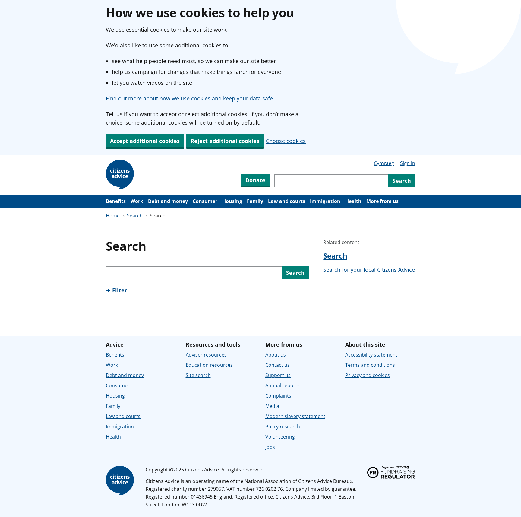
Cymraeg (384, 163)
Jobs (270, 447)
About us (275, 354)
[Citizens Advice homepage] (121, 481)
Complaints (278, 395)
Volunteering (280, 436)
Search (135, 215)
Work (137, 201)
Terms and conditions (370, 365)
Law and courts (286, 201)
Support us (278, 375)
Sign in (407, 163)
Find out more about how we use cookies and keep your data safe (189, 98)
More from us (382, 201)
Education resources (209, 365)
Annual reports (282, 385)
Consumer (205, 201)
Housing (232, 201)
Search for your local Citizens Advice (369, 269)
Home (113, 215)
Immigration (325, 201)
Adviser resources (206, 354)
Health (353, 201)
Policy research (282, 426)
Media (272, 406)
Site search (198, 375)
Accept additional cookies (145, 140)
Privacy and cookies (367, 375)
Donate (255, 180)
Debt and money (168, 201)
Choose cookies (286, 140)
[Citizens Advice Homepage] (121, 175)
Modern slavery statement (295, 416)
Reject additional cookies (225, 140)
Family (255, 201)
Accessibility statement (371, 354)
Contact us (277, 365)
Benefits (116, 201)
